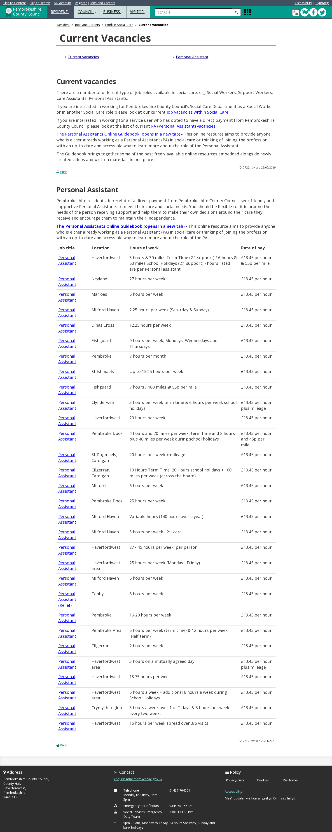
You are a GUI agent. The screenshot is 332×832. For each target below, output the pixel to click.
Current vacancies (83, 56)
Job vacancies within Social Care (197, 112)
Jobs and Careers (102, 3)
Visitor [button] (137, 11)
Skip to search (40, 3)
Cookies (263, 780)
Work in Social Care (119, 25)
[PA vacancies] (150, 126)
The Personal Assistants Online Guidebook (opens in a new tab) (118, 134)
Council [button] (86, 11)
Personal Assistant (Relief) (67, 599)
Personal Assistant (192, 56)
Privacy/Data (235, 780)
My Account (62, 3)
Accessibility (303, 3)
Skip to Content (14, 3)
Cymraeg (322, 3)
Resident (63, 25)
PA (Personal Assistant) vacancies (183, 126)
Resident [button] (60, 11)
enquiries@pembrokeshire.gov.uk (138, 779)
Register (81, 3)
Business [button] (112, 11)
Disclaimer (290, 780)
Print (63, 172)
